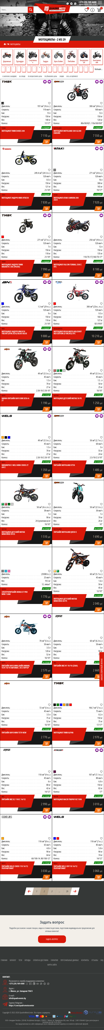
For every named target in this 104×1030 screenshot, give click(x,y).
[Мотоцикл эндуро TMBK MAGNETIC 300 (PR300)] (26, 225)
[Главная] (5, 44)
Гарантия (54, 960)
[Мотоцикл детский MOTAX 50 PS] (78, 359)
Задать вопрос (52, 939)
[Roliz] (7, 817)
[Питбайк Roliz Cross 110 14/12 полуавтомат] (26, 827)
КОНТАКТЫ (85, 960)
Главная (4, 960)
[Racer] (59, 750)
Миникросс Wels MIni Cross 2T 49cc (15, 466)
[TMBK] (7, 81)
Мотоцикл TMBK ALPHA (63, 733)
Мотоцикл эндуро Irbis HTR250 (15, 198)
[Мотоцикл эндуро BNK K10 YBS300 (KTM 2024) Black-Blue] (26, 292)
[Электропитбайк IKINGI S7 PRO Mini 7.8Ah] (26, 559)
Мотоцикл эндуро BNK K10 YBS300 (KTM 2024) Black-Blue (14, 332)
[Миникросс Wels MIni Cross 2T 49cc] (26, 426)
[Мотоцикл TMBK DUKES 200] (26, 91)
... (59, 891)
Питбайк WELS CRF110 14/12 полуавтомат (65, 867)
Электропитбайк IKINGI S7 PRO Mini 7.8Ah (15, 593)
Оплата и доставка (40, 960)
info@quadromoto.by (17, 998)
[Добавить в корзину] (46, 141)
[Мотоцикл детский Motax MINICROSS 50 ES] (26, 492)
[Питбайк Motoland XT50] (78, 426)
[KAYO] (7, 349)
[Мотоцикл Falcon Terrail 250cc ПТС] (78, 225)
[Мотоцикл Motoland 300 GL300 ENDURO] (78, 91)
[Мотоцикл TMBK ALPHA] (78, 693)
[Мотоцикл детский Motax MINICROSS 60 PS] (78, 559)
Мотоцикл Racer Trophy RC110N (68, 799)
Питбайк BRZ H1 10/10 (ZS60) (66, 666)
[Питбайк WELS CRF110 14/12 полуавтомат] (78, 827)
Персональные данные (69, 960)
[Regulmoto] (59, 282)
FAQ (102, 960)
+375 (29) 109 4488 (87, 2)
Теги (20, 960)
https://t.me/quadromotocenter (21, 1005)
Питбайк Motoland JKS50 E (65, 532)
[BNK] (7, 282)
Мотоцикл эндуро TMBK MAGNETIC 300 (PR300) (12, 266)
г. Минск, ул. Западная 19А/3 (21, 991)
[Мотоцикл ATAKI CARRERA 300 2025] (78, 158)
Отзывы (94, 960)
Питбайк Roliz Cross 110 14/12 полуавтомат (15, 867)
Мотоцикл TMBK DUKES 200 (13, 131)
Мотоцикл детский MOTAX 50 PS (68, 398)
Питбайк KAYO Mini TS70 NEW (14, 733)
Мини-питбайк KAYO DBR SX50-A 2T (15, 399)
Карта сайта (52, 964)
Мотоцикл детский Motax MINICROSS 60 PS (65, 600)
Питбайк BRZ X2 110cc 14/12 (14, 799)
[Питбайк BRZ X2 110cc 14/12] (26, 760)
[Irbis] (7, 148)
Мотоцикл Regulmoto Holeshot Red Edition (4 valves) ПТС (68, 332)
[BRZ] (59, 616)
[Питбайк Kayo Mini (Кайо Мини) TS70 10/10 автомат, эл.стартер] (26, 626)
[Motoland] (59, 81)
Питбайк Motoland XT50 (64, 465)
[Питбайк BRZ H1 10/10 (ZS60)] (78, 626)
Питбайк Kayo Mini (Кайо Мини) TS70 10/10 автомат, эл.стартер (16, 667)
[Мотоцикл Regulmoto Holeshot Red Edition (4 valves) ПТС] (78, 292)
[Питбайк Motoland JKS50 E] (78, 492)
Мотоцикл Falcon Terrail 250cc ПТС (68, 266)
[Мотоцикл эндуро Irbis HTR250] (26, 158)
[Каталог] (8, 44)
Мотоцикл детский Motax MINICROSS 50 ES (13, 533)
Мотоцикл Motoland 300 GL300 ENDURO (67, 132)
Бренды (28, 960)
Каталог (13, 960)
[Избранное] (86, 10)
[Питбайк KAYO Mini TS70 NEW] (26, 693)
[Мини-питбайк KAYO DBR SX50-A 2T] (26, 359)
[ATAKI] (59, 148)
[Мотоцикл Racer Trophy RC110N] (78, 760)
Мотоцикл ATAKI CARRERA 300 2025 (66, 199)
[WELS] (7, 416)
